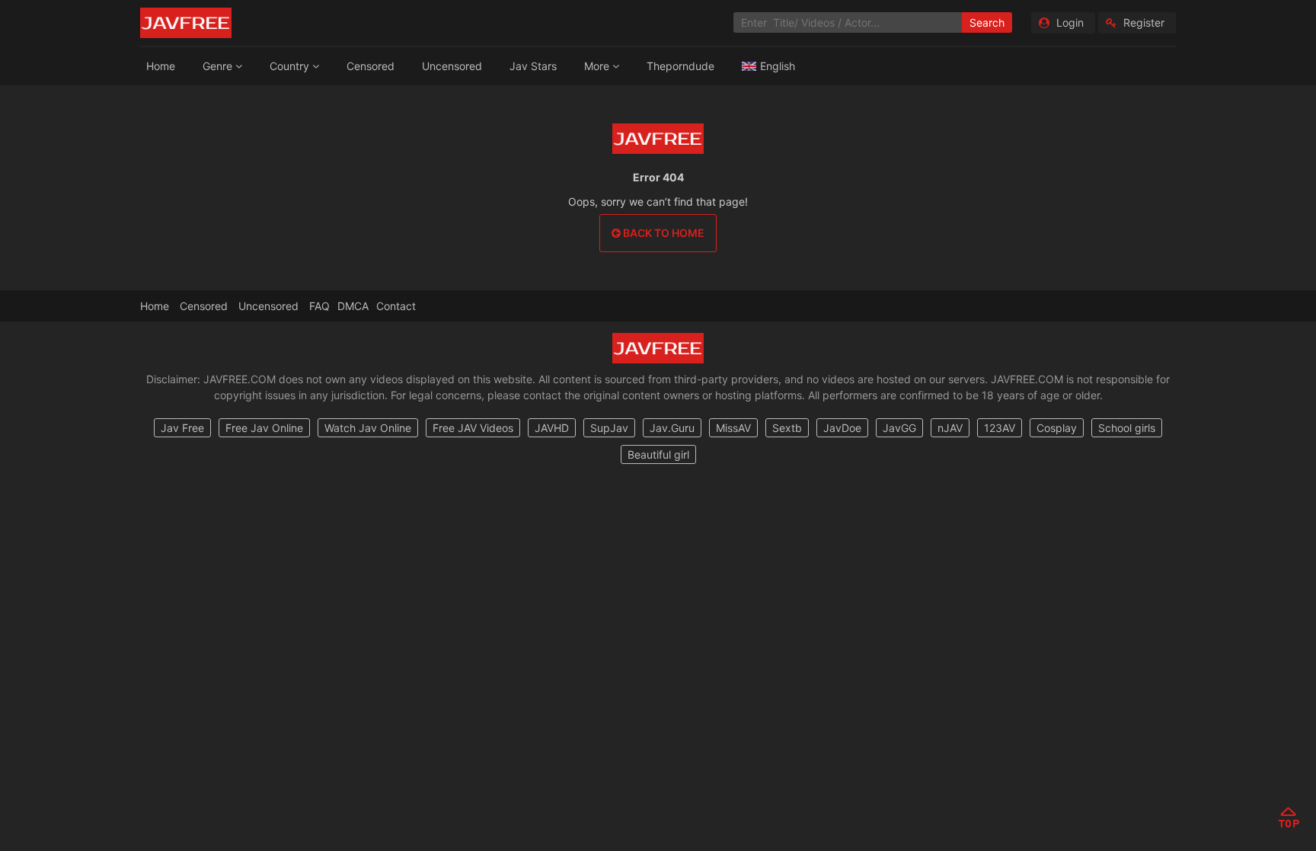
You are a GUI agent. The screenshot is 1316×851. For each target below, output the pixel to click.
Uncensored (452, 65)
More (598, 65)
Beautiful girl (658, 454)
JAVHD (552, 427)
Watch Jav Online (367, 427)
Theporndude (680, 65)
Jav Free (182, 427)
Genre (219, 65)
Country (291, 65)
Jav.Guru (672, 427)
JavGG (899, 427)
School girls (1126, 427)
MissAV (733, 427)
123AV (999, 427)
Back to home (662, 232)
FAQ (319, 305)
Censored (370, 65)
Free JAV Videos (473, 427)
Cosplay (1057, 427)
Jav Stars (533, 65)
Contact (396, 305)
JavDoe (842, 427)
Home (160, 65)
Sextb (787, 427)
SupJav (609, 427)
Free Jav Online (264, 427)
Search (987, 22)
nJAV (950, 427)
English (777, 65)
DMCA (353, 305)
